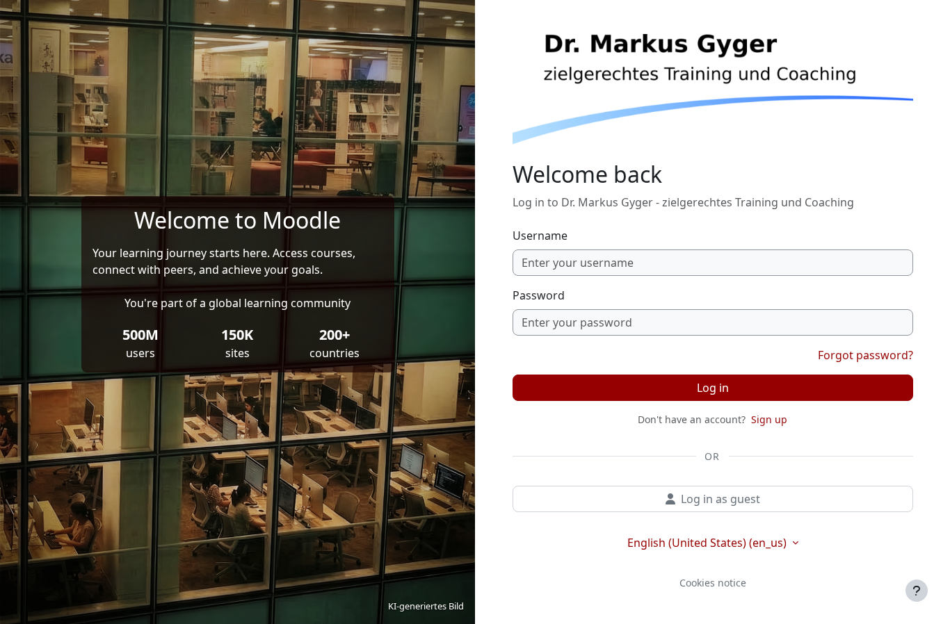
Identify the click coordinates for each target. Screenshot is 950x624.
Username (540, 235)
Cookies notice (712, 582)
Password (539, 295)
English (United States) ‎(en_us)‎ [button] (708, 542)
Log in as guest (720, 499)
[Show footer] (916, 591)
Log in (713, 387)
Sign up (769, 419)
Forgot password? (865, 355)
